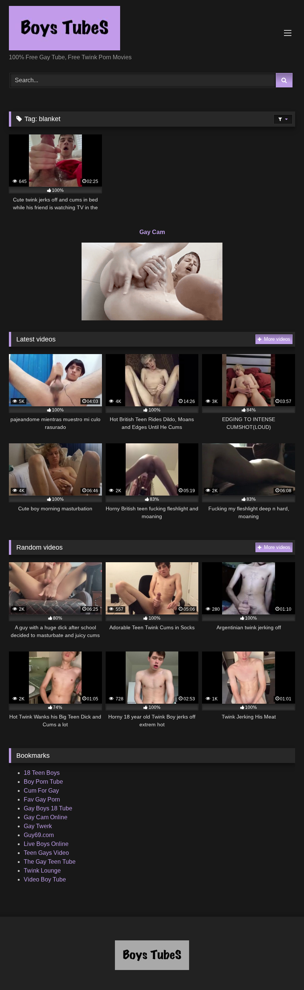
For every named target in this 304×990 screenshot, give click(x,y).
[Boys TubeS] (152, 29)
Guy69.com (39, 835)
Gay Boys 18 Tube (48, 808)
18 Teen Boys (42, 773)
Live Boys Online (46, 844)
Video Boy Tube (45, 879)
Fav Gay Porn (42, 799)
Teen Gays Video (46, 853)
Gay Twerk (38, 826)
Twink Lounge (42, 870)
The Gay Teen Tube (50, 862)
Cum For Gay (41, 790)
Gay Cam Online (45, 817)
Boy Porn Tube (43, 782)
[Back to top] (281, 968)
